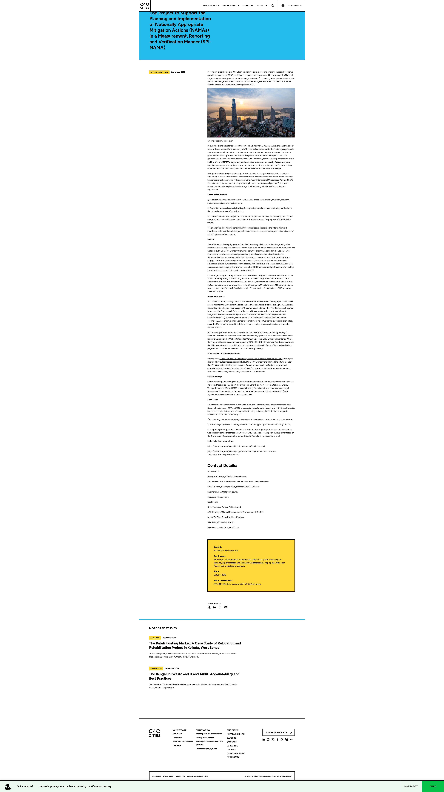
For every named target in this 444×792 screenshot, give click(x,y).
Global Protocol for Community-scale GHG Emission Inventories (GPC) (251, 358)
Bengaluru (156, 668)
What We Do (229, 5)
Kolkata (154, 638)
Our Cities (248, 5)
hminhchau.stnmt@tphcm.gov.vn (222, 492)
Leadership (177, 737)
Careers (231, 738)
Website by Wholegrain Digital (197, 776)
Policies (231, 749)
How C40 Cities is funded (183, 741)
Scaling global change (205, 737)
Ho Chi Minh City (159, 72)
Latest (260, 5)
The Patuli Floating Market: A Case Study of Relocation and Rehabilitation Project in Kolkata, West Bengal (195, 645)
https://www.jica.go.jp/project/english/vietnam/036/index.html (236, 446)
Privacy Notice (168, 776)
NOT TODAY (411, 786)
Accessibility (156, 776)
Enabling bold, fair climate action (209, 733)
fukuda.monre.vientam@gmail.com (223, 527)
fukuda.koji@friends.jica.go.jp (220, 522)
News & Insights (236, 734)
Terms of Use (180, 776)
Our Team (177, 745)
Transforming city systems (206, 749)
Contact (232, 742)
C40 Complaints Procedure (235, 755)
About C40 (177, 733)
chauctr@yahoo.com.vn (218, 497)
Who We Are (210, 5)
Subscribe (232, 746)
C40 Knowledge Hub (276, 732)
